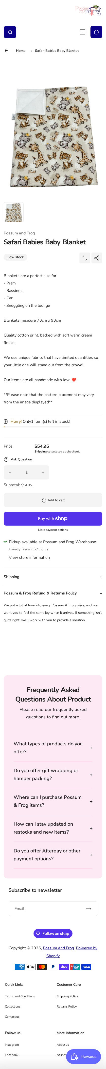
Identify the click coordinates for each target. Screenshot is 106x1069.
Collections (12, 1006)
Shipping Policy (67, 996)
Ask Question (21, 459)
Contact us (12, 1016)
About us (63, 1044)
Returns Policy (67, 1006)
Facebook (11, 1055)
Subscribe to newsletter (35, 890)
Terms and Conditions (20, 996)
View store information (29, 557)
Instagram (12, 1044)
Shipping (41, 451)
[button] (13, 212)
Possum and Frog (58, 948)
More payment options (53, 530)
